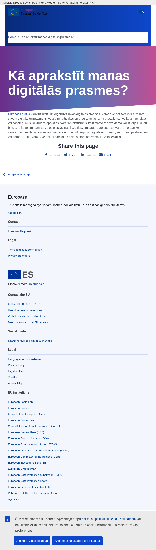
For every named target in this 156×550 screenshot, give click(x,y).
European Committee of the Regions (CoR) (34, 456)
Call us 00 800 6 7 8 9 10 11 (25, 304)
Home (12, 37)
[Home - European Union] (27, 13)
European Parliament (20, 401)
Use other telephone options (25, 310)
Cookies (13, 377)
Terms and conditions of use (25, 249)
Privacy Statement (19, 255)
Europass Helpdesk (19, 231)
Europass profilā (19, 114)
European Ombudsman (22, 468)
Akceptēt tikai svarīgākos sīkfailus (77, 540)
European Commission (21, 420)
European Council (18, 407)
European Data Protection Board (27, 480)
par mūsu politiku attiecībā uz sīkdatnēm (109, 519)
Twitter (73, 154)
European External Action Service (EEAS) (33, 444)
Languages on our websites (24, 359)
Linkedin (90, 154)
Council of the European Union (26, 414)
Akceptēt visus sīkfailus (32, 540)
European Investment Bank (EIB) (28, 462)
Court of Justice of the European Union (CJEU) (36, 426)
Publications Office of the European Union (33, 493)
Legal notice (15, 371)
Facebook (54, 154)
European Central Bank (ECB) (26, 432)
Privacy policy (16, 365)
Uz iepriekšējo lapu (19, 174)
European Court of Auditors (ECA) (28, 438)
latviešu (142, 13)
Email (107, 154)
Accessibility (15, 212)
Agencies (13, 499)
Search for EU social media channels (30, 340)
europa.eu (39, 284)
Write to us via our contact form (27, 316)
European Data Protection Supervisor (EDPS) (35, 474)
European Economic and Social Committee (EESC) (38, 450)
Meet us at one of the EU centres (28, 322)
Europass (17, 197)
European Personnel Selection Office (30, 486)
